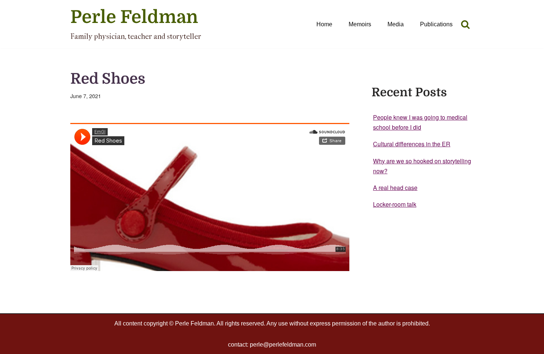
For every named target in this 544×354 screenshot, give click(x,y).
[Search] (465, 24)
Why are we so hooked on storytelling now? (422, 166)
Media (395, 24)
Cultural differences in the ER (411, 144)
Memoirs (360, 24)
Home (324, 24)
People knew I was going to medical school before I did (420, 122)
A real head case (395, 187)
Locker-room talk (394, 204)
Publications (436, 24)
